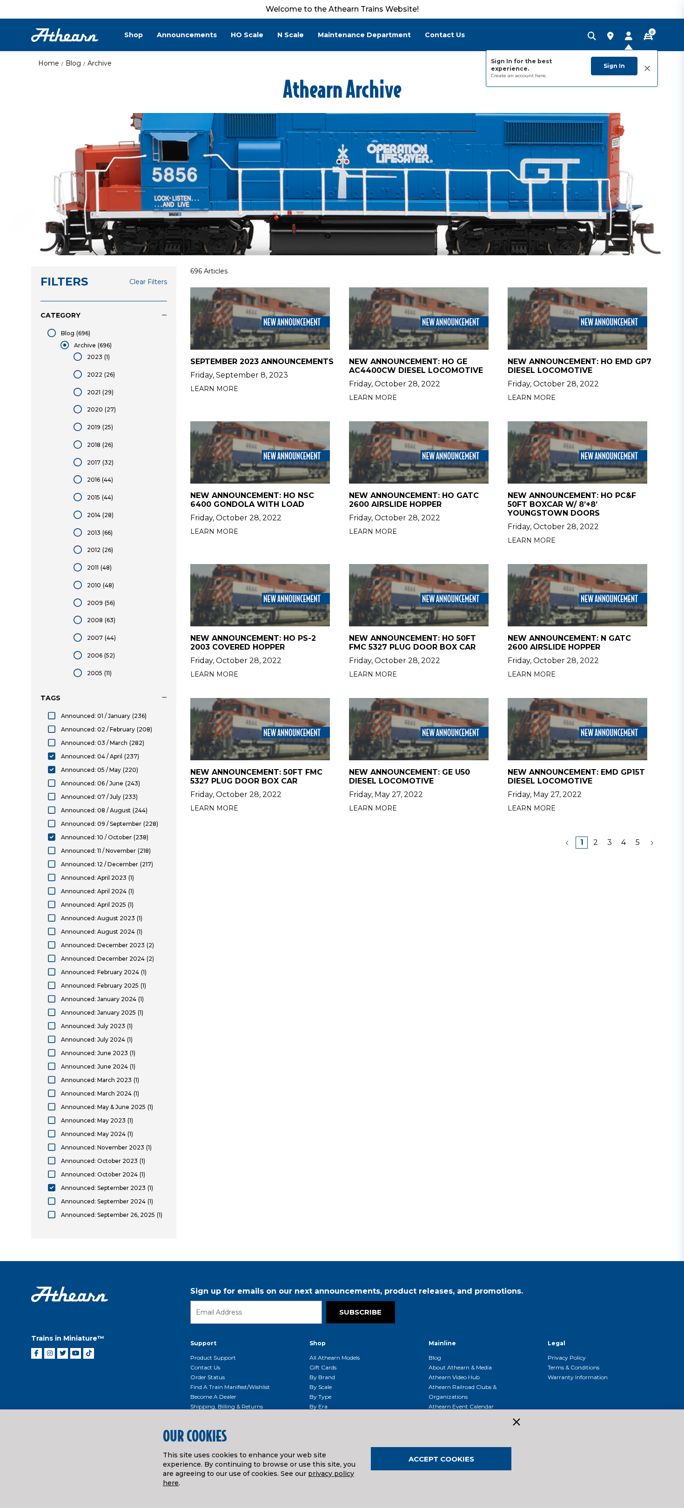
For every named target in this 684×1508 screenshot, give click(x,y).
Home (48, 63)
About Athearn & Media (460, 1367)
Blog (73, 63)
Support (203, 1343)
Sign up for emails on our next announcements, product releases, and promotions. (356, 1291)
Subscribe (360, 1312)
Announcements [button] (187, 35)
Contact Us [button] (445, 35)
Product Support (213, 1357)
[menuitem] (140, 34)
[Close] (516, 1422)
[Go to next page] (651, 843)
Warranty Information (578, 1377)
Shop (317, 1343)
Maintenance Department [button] (364, 35)
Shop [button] (133, 35)
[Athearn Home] (65, 35)
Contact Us (205, 1367)
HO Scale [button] (247, 35)
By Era (318, 1406)
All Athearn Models (334, 1357)
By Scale (320, 1386)
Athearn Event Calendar (461, 1406)
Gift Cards (322, 1367)
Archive (99, 63)
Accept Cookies (441, 1459)
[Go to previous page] (568, 843)
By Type (320, 1396)
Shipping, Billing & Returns (226, 1406)
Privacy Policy (567, 1357)
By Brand (322, 1377)
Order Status (207, 1377)
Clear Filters (148, 282)
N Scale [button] (290, 35)
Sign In (614, 65)
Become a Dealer (213, 1396)
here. (541, 76)
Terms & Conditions (573, 1367)
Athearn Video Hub (454, 1377)
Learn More (214, 389)
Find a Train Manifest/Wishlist (230, 1386)
